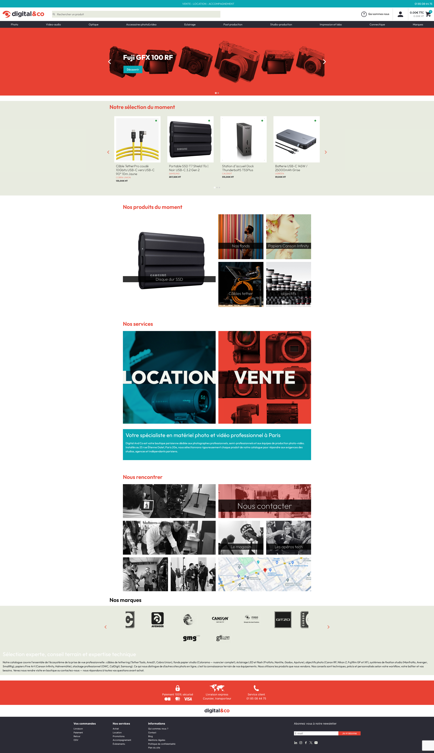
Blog (150, 736)
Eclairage (190, 24)
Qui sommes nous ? (158, 728)
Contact (152, 732)
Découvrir (315, 69)
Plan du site (154, 747)
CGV (76, 740)
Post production (232, 24)
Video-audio (53, 24)
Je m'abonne (349, 733)
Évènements (119, 744)
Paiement (78, 732)
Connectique (377, 24)
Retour (77, 736)
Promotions (119, 736)
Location (117, 732)
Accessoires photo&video (141, 24)
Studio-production (281, 24)
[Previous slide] (105, 627)
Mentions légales (156, 740)
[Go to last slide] (109, 61)
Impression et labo (331, 24)
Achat (116, 728)
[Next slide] (324, 61)
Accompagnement (122, 740)
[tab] (216, 93)
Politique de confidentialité (161, 744)
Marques (418, 24)
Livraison (78, 728)
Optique (93, 24)
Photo (14, 24)
